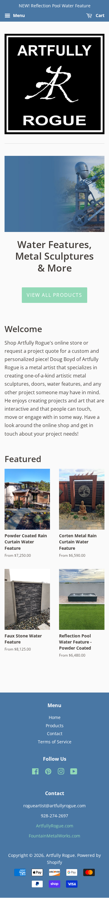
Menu (18, 15)
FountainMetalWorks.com (54, 836)
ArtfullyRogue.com (54, 826)
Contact (54, 733)
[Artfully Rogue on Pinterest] (48, 772)
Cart (99, 15)
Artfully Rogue (60, 855)
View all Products (54, 295)
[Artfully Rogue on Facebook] (35, 772)
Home (55, 717)
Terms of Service (54, 742)
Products (55, 725)
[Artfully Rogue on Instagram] (61, 772)
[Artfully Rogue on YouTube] (73, 772)
